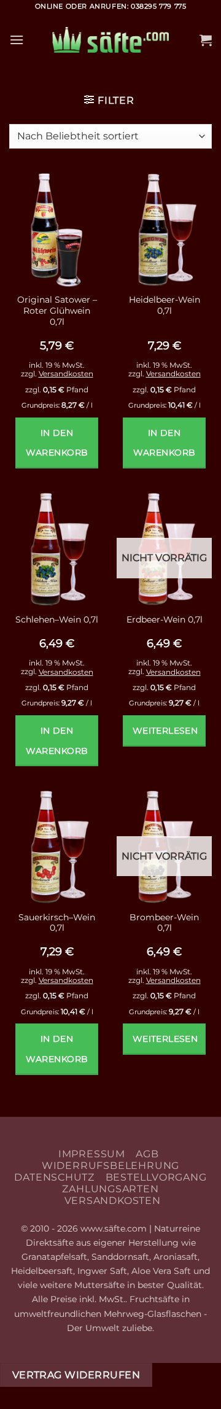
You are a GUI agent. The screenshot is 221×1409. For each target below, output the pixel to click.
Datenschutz (54, 1177)
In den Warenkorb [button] (57, 443)
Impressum (91, 1154)
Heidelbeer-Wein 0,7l (164, 305)
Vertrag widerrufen (76, 1375)
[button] (16, 40)
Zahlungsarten (110, 1189)
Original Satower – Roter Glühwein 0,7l (57, 310)
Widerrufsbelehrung (110, 1165)
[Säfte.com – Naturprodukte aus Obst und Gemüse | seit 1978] (110, 40)
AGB (147, 1154)
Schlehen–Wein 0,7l (56, 619)
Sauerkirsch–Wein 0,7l (56, 922)
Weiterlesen (165, 731)
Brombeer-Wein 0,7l (164, 922)
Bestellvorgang (156, 1177)
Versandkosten (66, 373)
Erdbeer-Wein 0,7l (164, 619)
